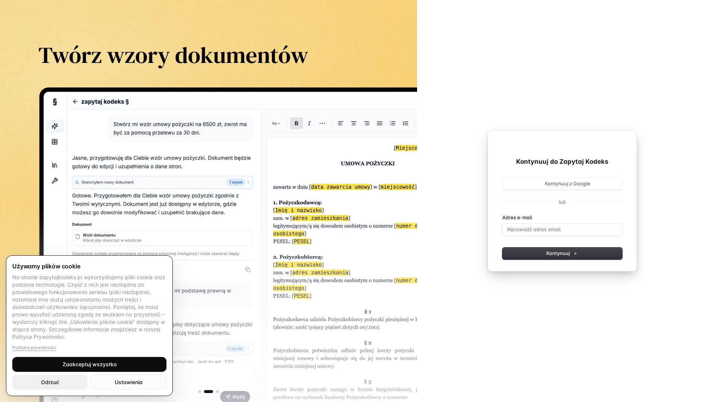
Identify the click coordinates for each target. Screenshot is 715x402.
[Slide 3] (217, 391)
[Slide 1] (199, 391)
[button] (208, 201)
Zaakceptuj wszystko (90, 364)
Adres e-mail (517, 217)
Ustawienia (129, 382)
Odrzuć (50, 382)
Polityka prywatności (34, 347)
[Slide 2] (208, 391)
